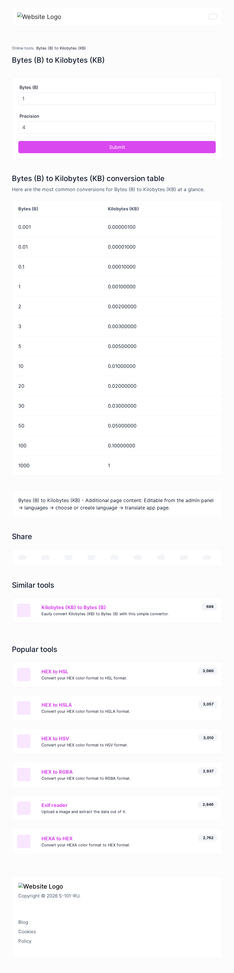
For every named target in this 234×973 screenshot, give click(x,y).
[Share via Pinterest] (115, 557)
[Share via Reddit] (161, 557)
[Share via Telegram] (207, 557)
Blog (23, 922)
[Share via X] (91, 557)
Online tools (23, 48)
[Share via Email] (22, 557)
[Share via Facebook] (69, 557)
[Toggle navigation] (212, 16)
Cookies (27, 931)
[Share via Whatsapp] (184, 557)
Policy (24, 941)
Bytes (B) (29, 87)
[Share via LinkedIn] (138, 557)
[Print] (45, 557)
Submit (117, 147)
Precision (29, 116)
